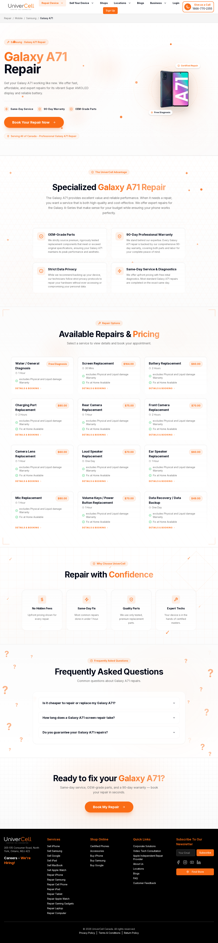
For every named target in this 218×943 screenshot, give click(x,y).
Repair (7, 18)
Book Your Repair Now (31, 122)
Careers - (17, 860)
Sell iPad (52, 860)
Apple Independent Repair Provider (148, 857)
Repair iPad (53, 889)
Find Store (198, 871)
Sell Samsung (54, 850)
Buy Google (97, 865)
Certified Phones (99, 846)
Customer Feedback (144, 883)
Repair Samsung (56, 879)
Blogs (136, 873)
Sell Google (53, 855)
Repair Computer (56, 913)
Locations (138, 868)
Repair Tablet (54, 893)
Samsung (31, 18)
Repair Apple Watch (58, 898)
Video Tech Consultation (147, 850)
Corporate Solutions (144, 846)
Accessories (97, 850)
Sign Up (110, 10)
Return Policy (131, 932)
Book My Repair (106, 807)
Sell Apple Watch (56, 870)
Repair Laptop (55, 908)
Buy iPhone (96, 855)
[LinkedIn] (199, 862)
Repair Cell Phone (57, 884)
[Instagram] (185, 862)
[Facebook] (178, 862)
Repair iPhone (55, 874)
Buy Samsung (97, 860)
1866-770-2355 (202, 8)
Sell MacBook (55, 865)
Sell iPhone (53, 846)
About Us (138, 863)
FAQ (135, 878)
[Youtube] (192, 862)
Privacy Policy (87, 932)
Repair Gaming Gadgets (60, 903)
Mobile (19, 18)
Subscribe (205, 852)
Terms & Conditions (109, 932)
